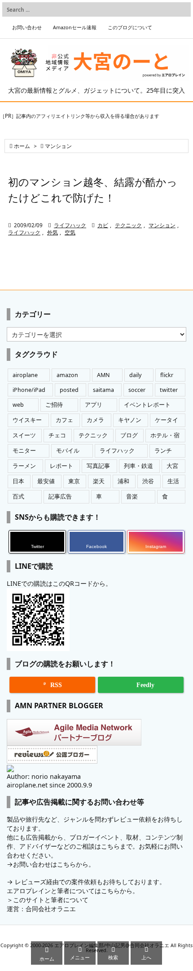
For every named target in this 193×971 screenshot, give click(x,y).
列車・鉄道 (138, 466)
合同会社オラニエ (51, 908)
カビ (102, 225)
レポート (61, 466)
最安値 (46, 481)
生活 (173, 481)
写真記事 (98, 466)
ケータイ (166, 420)
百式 (18, 496)
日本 (18, 481)
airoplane (25, 375)
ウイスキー (27, 420)
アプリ (93, 405)
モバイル (67, 450)
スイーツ (24, 435)
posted (69, 390)
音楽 (132, 496)
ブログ (129, 435)
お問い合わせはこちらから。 (54, 864)
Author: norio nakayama (44, 776)
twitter (169, 390)
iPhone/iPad (29, 390)
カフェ (64, 420)
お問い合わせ (27, 27)
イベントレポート (147, 405)
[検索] (182, 9)
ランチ (163, 450)
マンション (162, 225)
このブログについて (130, 27)
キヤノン (129, 420)
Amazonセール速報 (74, 27)
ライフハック (70, 225)
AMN (103, 375)
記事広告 (60, 496)
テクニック (128, 225)
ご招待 (54, 405)
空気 (70, 232)
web (18, 405)
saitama (103, 390)
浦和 (123, 481)
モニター (24, 450)
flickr (166, 375)
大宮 (172, 466)
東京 (74, 481)
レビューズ (30, 881)
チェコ (57, 435)
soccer (136, 390)
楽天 (99, 481)
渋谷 (148, 481)
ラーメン (24, 466)
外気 (52, 232)
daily (135, 375)
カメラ (95, 420)
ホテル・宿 (165, 435)
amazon (67, 375)
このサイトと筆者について (50, 899)
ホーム (22, 146)
